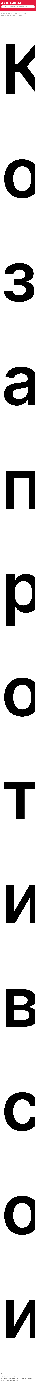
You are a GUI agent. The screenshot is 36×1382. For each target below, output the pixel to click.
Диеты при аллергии (18, 13)
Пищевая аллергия (16, 16)
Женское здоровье (11, 2)
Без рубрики (5, 13)
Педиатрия (5, 16)
